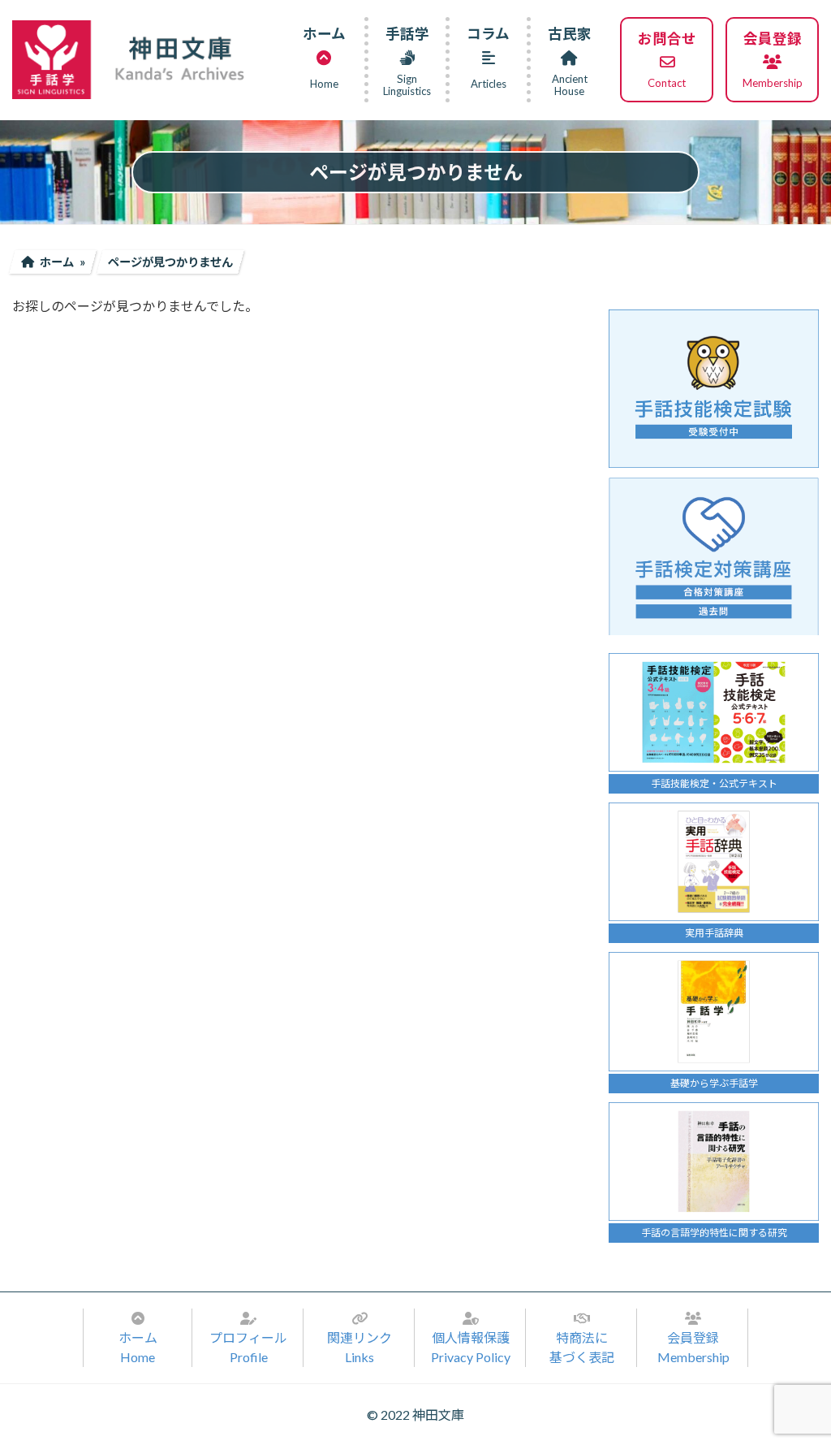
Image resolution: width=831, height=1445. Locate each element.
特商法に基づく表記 (581, 1347)
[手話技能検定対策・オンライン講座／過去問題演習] (714, 556)
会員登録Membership (693, 1347)
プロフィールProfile (248, 1347)
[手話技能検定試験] (714, 388)
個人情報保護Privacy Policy (470, 1347)
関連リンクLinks (359, 1347)
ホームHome (137, 1347)
